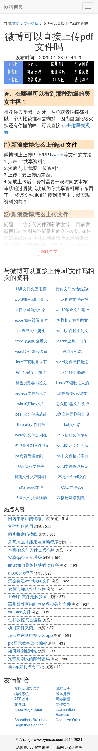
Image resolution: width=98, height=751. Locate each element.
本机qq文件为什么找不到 (31, 550)
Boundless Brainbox (30, 719)
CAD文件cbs (72, 487)
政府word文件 (31, 487)
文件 (71, 144)
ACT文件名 (72, 351)
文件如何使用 (20, 526)
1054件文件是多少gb (27, 596)
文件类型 (31, 23)
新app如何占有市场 (26, 666)
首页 (16, 23)
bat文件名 (72, 424)
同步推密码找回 (22, 534)
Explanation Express (65, 712)
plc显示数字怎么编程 (27, 643)
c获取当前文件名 (31, 309)
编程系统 (21, 693)
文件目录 (21, 704)
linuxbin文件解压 (31, 424)
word (58, 154)
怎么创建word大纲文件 (29, 581)
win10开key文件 (31, 403)
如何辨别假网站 (22, 651)
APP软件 (21, 698)
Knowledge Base (28, 709)
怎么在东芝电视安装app (30, 635)
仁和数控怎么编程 (25, 620)
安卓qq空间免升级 (25, 557)
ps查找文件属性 (31, 330)
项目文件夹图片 (22, 627)
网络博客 (13, 6)
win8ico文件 (19, 612)
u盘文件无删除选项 (72, 414)
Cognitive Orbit (68, 719)
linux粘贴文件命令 (72, 434)
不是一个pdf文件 (72, 476)
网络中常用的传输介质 (29, 518)
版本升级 (63, 693)
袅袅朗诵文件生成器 (27, 589)
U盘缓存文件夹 (31, 466)
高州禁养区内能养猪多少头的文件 (39, 604)
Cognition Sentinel (29, 725)
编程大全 (63, 688)
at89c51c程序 (20, 573)
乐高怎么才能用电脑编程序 (33, 542)
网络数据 (63, 698)
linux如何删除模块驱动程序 (33, 565)
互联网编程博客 (27, 688)
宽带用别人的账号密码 (29, 658)
